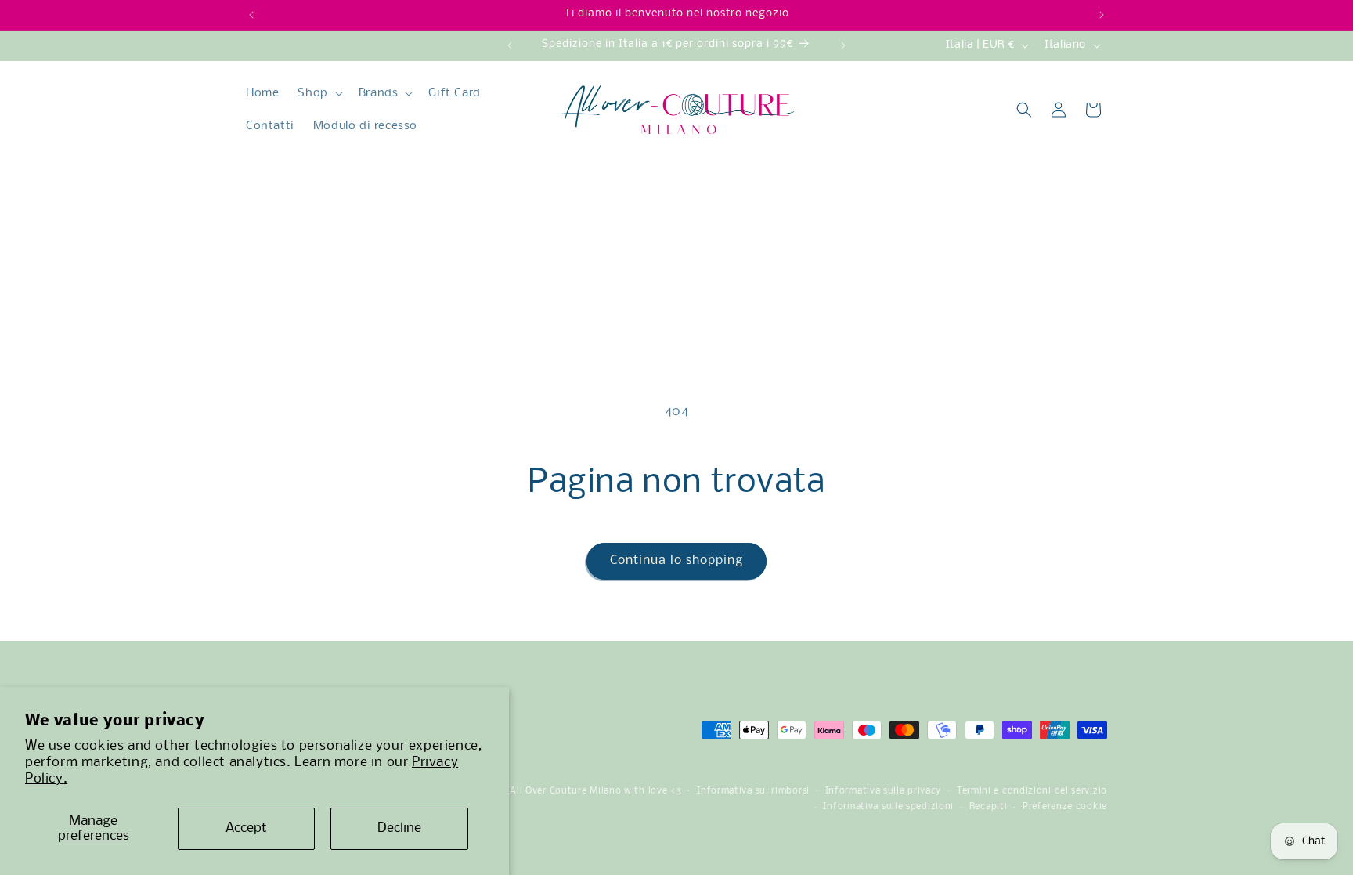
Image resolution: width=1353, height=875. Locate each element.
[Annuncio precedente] (251, 15)
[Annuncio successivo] (1101, 15)
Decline (399, 828)
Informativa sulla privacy (883, 791)
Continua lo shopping (676, 560)
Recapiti (988, 807)
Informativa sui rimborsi (753, 791)
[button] (318, 93)
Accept (246, 828)
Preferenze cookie (1065, 807)
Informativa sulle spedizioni (888, 807)
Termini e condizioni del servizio (1032, 791)
